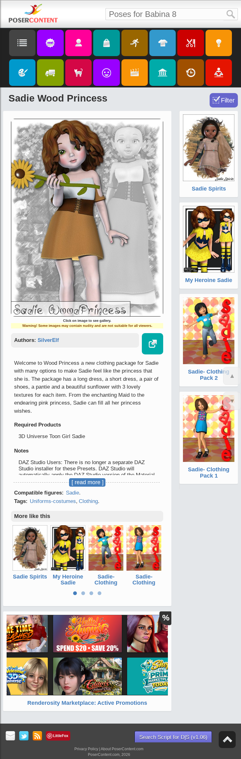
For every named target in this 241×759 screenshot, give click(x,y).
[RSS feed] (37, 736)
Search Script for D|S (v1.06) (173, 737)
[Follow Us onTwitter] (24, 736)
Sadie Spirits (30, 576)
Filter (228, 100)
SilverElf (48, 340)
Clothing (88, 501)
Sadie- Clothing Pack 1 (143, 582)
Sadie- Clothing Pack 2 (105, 582)
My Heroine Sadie (68, 579)
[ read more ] (88, 482)
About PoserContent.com (122, 749)
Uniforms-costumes (53, 501)
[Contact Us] (10, 736)
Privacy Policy (86, 749)
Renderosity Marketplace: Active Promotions (87, 703)
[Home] (33, 13)
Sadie (72, 493)
